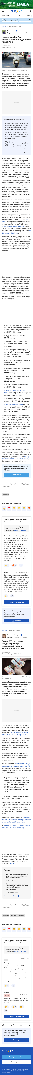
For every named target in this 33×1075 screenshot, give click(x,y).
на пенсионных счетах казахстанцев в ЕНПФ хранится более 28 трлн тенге (16, 819)
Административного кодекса (13, 226)
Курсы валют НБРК (25, 16)
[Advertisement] (16, 102)
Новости (15, 16)
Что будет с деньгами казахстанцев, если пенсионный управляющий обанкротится (17, 876)
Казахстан (6, 494)
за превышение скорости (13, 405)
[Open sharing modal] (20, 1025)
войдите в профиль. (20, 530)
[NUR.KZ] (16, 11)
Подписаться (16, 474)
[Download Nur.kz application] (16, 4)
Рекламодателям (16, 1062)
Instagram (18, 620)
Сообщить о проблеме (16, 1057)
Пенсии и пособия (15, 630)
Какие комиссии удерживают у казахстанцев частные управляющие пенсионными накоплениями (17, 886)
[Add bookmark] (29, 1025)
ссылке (12, 863)
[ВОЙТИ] (30, 11)
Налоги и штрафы (15, 26)
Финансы (5, 16)
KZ (26, 11)
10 (4, 509)
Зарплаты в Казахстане (17, 915)
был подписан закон (14, 185)
